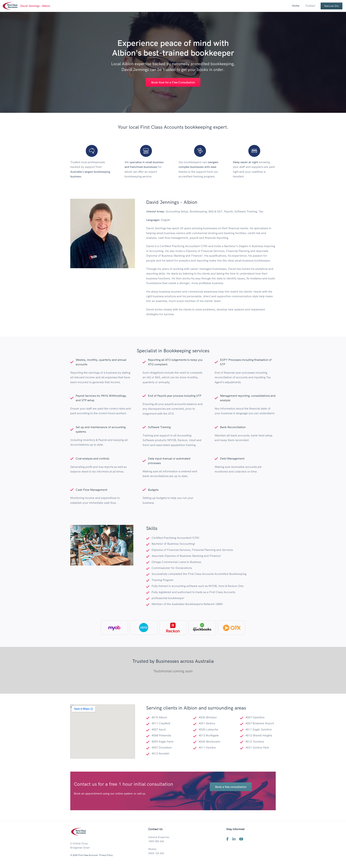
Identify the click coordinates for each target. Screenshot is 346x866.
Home (295, 5)
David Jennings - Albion (35, 6)
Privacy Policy (106, 855)
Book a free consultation (230, 787)
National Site (331, 6)
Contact (310, 5)
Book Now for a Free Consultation (173, 82)
